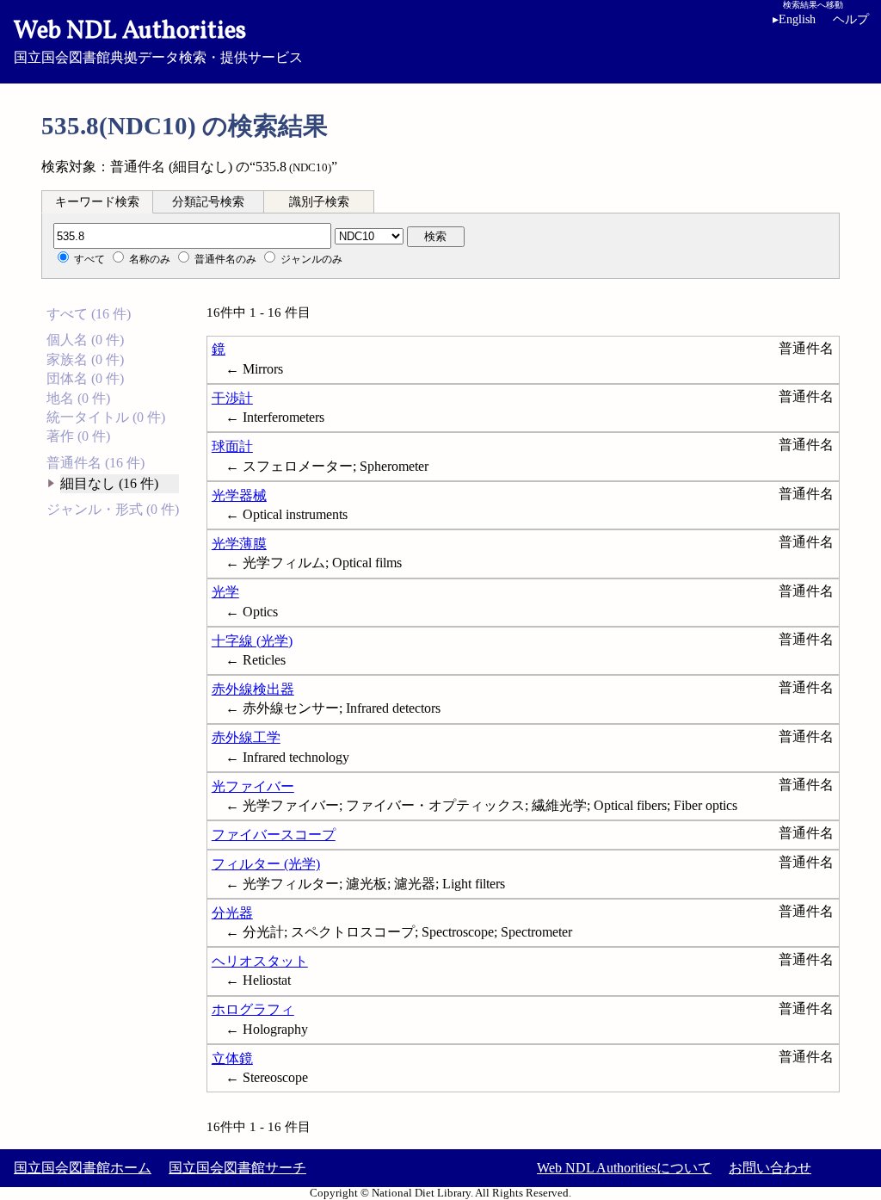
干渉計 (232, 398)
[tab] (97, 201)
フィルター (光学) (266, 864)
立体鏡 (232, 1058)
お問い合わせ (770, 1167)
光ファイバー (253, 786)
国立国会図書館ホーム (82, 1167)
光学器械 (239, 495)
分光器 (232, 913)
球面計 (232, 446)
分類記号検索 (208, 201)
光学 (225, 592)
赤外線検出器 (253, 689)
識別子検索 (319, 201)
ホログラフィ (253, 1009)
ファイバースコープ (274, 834)
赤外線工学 (246, 737)
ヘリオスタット (260, 961)
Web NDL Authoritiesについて (624, 1167)
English (794, 19)
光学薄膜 (239, 543)
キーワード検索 (97, 201)
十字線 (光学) (252, 641)
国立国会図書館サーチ (237, 1167)
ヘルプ (851, 19)
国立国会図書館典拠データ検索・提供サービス (158, 40)
